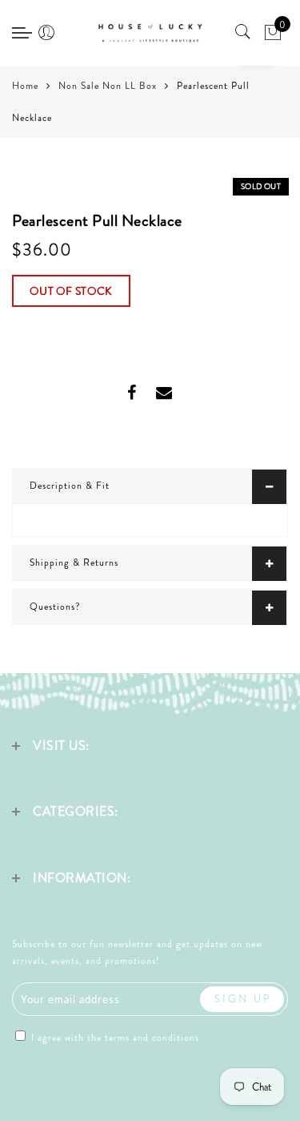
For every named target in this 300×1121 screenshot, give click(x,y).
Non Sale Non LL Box (107, 86)
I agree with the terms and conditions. (115, 1037)
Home (25, 86)
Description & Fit (70, 485)
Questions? (55, 606)
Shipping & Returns (74, 562)
